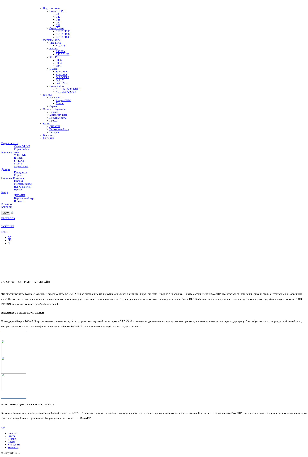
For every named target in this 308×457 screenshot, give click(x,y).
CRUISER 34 (63, 31)
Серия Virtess (56, 86)
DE (9, 237)
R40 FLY (60, 51)
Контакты (48, 138)
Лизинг (60, 103)
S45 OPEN (61, 83)
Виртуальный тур (59, 129)
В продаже (49, 135)
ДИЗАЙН (54, 126)
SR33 (59, 63)
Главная (53, 112)
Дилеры (47, 94)
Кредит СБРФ (63, 100)
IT (9, 243)
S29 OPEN (61, 71)
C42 (58, 16)
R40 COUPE (62, 54)
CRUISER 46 (63, 37)
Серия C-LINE (57, 11)
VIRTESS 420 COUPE (68, 89)
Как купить (55, 97)
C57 (58, 25)
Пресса (53, 120)
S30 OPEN (61, 74)
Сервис (53, 106)
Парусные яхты (51, 8)
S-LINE (53, 68)
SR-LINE (54, 57)
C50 (58, 22)
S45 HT (60, 80)
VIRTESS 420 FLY (66, 91)
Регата (11, 436)
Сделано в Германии (54, 109)
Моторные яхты (51, 39)
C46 (58, 19)
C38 (58, 14)
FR (9, 240)
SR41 (59, 65)
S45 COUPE (62, 77)
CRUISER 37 (63, 34)
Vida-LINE (55, 42)
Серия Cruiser (56, 28)
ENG (4, 232)
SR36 (59, 60)
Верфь (46, 123)
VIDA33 (60, 45)
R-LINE (53, 48)
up (3, 427)
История (54, 132)
